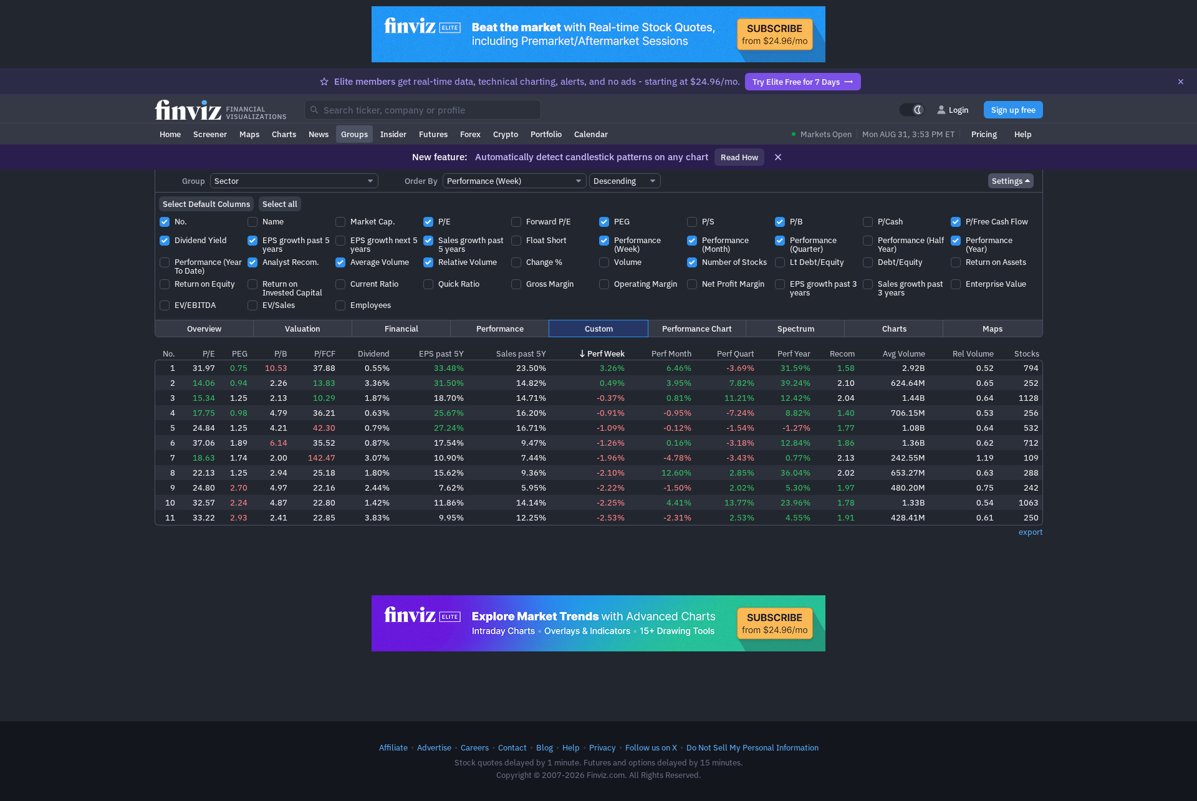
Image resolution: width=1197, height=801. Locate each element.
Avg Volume (904, 353)
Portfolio (546, 134)
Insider (393, 134)
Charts (284, 134)
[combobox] (422, 110)
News (319, 134)
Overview (204, 328)
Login (959, 110)
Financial (401, 328)
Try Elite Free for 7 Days (796, 82)
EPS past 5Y (441, 353)
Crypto (505, 134)
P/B (280, 353)
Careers (475, 747)
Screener (210, 134)
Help (1023, 134)
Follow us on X (651, 747)
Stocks (1026, 353)
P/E (209, 353)
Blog (544, 747)
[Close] (1181, 81)
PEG (240, 353)
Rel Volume (973, 353)
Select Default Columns (206, 204)
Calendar (591, 134)
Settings (1007, 181)
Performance (500, 328)
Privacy (602, 747)
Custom (599, 328)
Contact (512, 747)
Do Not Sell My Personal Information (752, 747)
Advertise (434, 747)
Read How (739, 157)
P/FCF (324, 353)
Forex (470, 134)
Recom (842, 353)
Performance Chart (697, 328)
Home (170, 134)
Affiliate (393, 747)
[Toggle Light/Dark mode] (912, 110)
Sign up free (1013, 110)
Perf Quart (735, 353)
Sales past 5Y (521, 353)
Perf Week (606, 353)
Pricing (984, 134)
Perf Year (793, 353)
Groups (354, 134)
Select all (279, 204)
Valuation (302, 328)
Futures (433, 134)
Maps (249, 134)
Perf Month (671, 353)
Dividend (374, 353)
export (1031, 532)
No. (169, 353)
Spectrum (795, 328)
